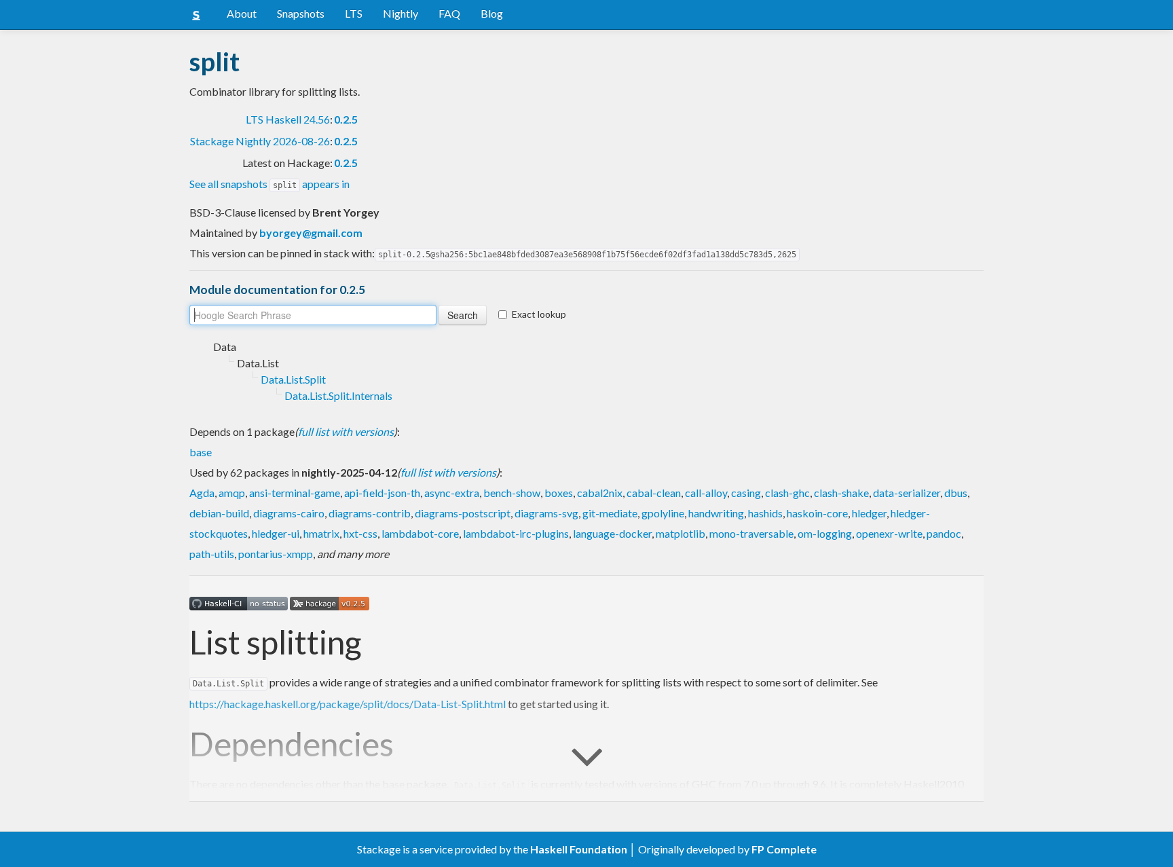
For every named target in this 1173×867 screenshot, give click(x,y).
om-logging (825, 533)
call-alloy (706, 492)
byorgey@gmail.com (310, 232)
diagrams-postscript (462, 512)
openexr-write (889, 533)
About (242, 13)
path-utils (211, 553)
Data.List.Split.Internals (338, 395)
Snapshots (300, 13)
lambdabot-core (420, 533)
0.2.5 (346, 119)
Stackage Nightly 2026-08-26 (260, 140)
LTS (353, 13)
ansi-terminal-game (294, 492)
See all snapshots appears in (269, 183)
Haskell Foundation (578, 849)
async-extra (451, 492)
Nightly (400, 13)
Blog (492, 13)
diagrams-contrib (370, 512)
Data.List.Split (293, 379)
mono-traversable (751, 533)
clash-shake (841, 492)
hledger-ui (275, 533)
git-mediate (609, 512)
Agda (202, 492)
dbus (955, 492)
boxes (558, 492)
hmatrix (321, 533)
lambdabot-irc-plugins (516, 533)
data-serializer (906, 492)
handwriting (716, 512)
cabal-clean (654, 492)
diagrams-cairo (288, 512)
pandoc (944, 533)
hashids (765, 512)
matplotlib (680, 533)
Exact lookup (539, 314)
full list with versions (346, 431)
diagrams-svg (546, 512)
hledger (869, 512)
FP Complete (784, 849)
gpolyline (662, 512)
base (200, 451)
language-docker (612, 533)
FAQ (449, 13)
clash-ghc (787, 492)
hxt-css (360, 533)
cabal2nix (599, 492)
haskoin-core (817, 512)
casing (746, 492)
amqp (232, 492)
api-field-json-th (382, 492)
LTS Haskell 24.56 (288, 119)
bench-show (511, 492)
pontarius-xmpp (275, 553)
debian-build (219, 512)
